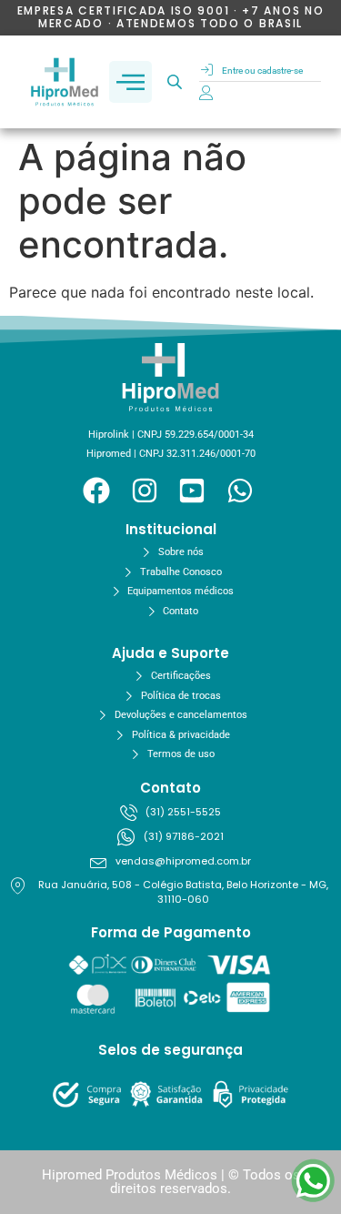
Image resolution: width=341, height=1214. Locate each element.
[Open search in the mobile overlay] (176, 81)
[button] (130, 82)
